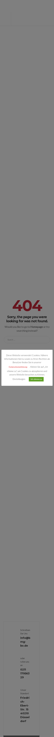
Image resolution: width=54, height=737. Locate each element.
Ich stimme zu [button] (36, 379)
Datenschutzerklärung (18, 367)
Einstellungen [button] (19, 379)
